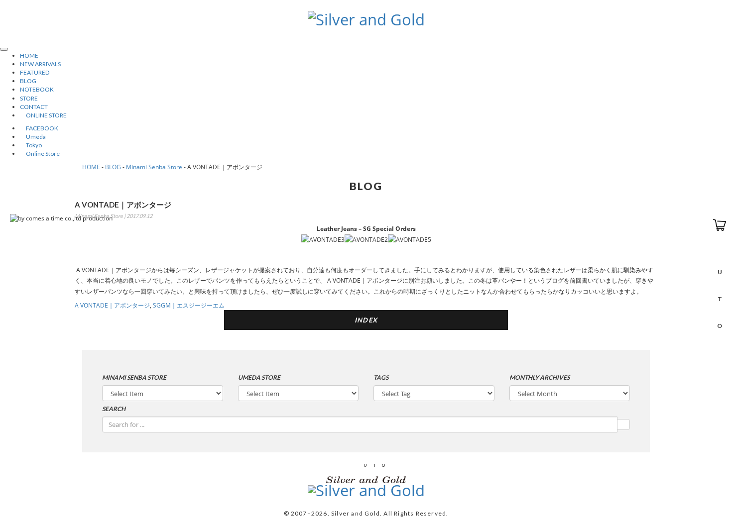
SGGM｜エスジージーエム (189, 305)
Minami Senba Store (154, 167)
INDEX (366, 320)
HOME (29, 55)
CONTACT (34, 106)
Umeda (33, 136)
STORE (29, 98)
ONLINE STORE (43, 115)
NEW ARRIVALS (40, 64)
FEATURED (34, 72)
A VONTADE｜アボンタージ (112, 305)
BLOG (28, 81)
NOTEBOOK (37, 89)
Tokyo (31, 145)
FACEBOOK (39, 128)
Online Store (40, 153)
